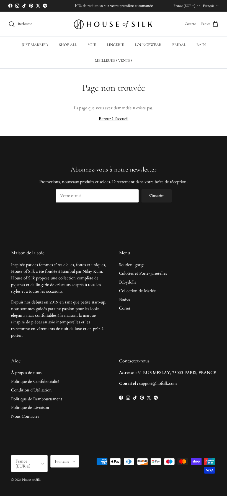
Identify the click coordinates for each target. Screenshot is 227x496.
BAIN (201, 44)
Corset (124, 308)
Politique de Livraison (30, 407)
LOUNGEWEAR (148, 44)
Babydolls (127, 282)
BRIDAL (179, 44)
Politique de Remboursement (36, 399)
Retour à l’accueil (113, 118)
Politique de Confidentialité (35, 381)
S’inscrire (156, 195)
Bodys (124, 299)
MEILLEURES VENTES (113, 60)
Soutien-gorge (132, 265)
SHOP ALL (68, 44)
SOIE (91, 44)
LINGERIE (115, 44)
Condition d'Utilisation (31, 390)
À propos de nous (26, 372)
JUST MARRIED (35, 44)
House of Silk (31, 479)
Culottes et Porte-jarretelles (143, 273)
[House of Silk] (113, 24)
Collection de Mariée (137, 291)
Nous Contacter (25, 416)
